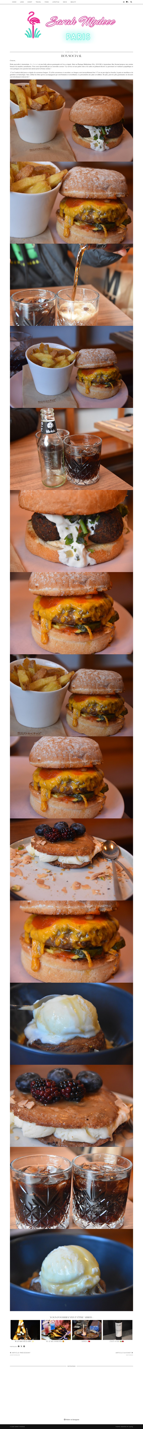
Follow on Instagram (72, 1419)
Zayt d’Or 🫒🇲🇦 (117, 1341)
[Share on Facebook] (18, 1346)
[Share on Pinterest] (24, 1346)
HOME (14, 2)
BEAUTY (73, 2)
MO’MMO (124, 1354)
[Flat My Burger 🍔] (56, 1330)
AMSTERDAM (20, 1354)
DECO (65, 2)
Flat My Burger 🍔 (55, 1341)
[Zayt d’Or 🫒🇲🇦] (117, 1330)
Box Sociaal (34, 64)
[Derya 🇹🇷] (87, 1330)
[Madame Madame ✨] (25, 1330)
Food (47, 2)
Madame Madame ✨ (24, 1341)
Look (22, 2)
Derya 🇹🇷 (86, 1341)
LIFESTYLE (55, 2)
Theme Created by (124, 1426)
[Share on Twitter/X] (21, 1346)
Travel (38, 2)
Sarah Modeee (20, 1426)
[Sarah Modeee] (71, 27)
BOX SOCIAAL (71, 56)
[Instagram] (123, 2)
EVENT (30, 2)
